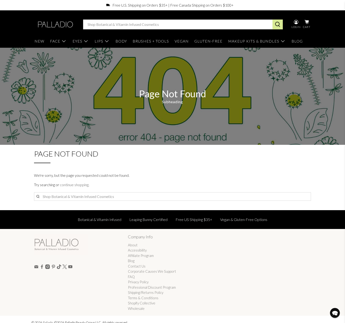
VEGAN (182, 41)
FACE (55, 41)
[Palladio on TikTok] (59, 267)
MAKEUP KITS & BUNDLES (253, 41)
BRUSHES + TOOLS (151, 41)
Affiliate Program (141, 255)
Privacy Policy (138, 282)
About (133, 245)
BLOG (297, 41)
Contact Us (137, 266)
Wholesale (136, 308)
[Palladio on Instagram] (47, 267)
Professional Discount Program (152, 287)
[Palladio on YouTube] (70, 267)
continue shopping (74, 184)
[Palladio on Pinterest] (53, 267)
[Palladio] (55, 24)
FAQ (131, 277)
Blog (131, 261)
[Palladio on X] (64, 267)
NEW (39, 41)
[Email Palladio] (36, 267)
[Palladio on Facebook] (42, 267)
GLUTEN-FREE (208, 41)
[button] (335, 313)
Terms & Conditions (143, 298)
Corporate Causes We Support (152, 271)
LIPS (99, 41)
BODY (121, 41)
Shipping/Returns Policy (145, 292)
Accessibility (137, 250)
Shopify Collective (141, 303)
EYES (77, 41)
